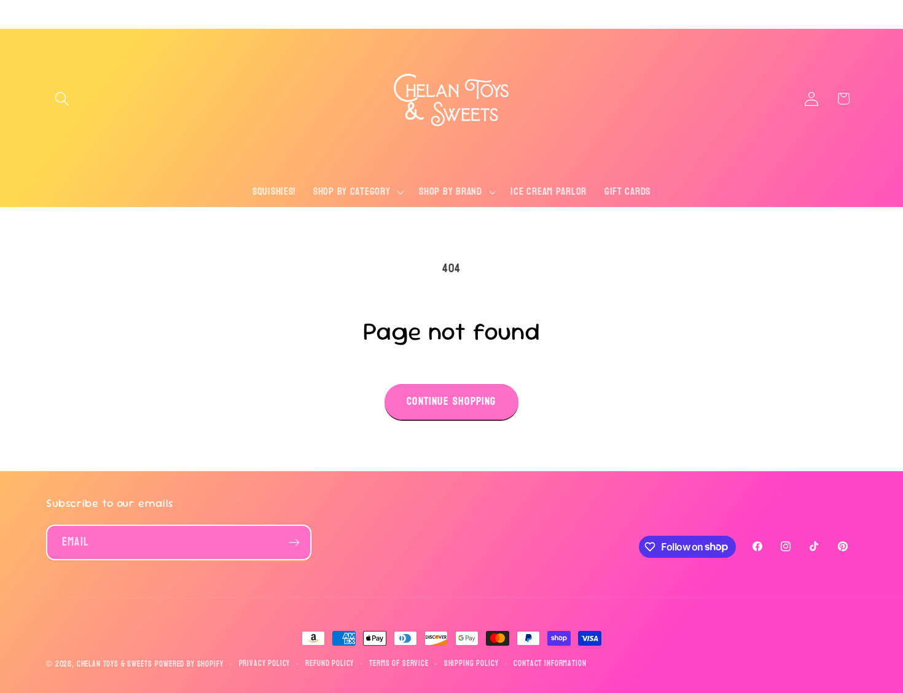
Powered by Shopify (189, 664)
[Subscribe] (294, 542)
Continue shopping (451, 401)
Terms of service (398, 663)
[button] (62, 98)
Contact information (550, 663)
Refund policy (329, 663)
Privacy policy (265, 663)
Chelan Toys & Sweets (114, 664)
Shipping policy (471, 663)
